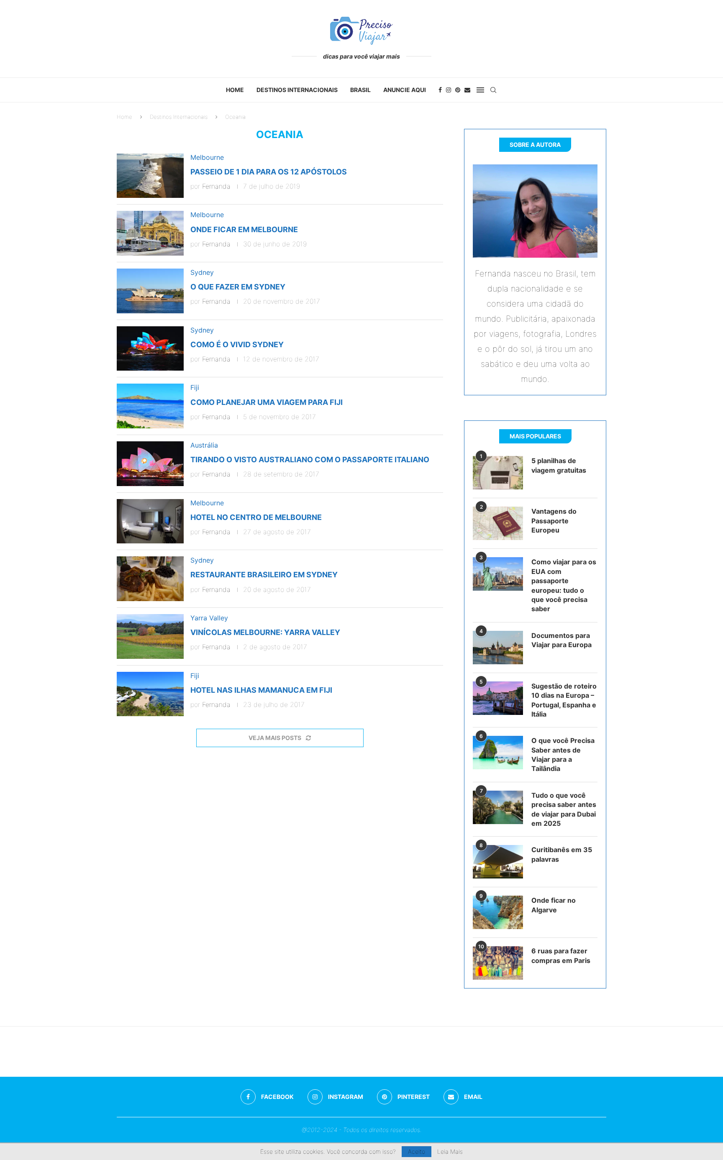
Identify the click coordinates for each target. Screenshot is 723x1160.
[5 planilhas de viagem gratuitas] (498, 472)
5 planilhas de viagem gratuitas (558, 465)
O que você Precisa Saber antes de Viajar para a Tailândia (563, 754)
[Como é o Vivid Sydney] (150, 348)
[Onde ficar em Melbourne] (150, 233)
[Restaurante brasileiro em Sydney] (150, 578)
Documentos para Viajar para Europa (561, 640)
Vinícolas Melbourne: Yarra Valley (265, 632)
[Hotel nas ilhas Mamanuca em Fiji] (150, 694)
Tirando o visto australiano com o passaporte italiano (309, 459)
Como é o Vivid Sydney (237, 344)
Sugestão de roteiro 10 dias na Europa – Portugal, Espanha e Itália (564, 700)
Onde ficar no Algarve (553, 905)
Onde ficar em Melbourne (244, 229)
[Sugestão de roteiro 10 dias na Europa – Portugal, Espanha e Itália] (498, 698)
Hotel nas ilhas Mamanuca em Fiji (261, 690)
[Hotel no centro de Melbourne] (150, 521)
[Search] (493, 90)
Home (235, 89)
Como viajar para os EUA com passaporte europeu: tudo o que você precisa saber (563, 585)
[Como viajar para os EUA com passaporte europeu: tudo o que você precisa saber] (498, 574)
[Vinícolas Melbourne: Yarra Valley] (150, 636)
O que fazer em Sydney (237, 286)
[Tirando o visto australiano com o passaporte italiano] (150, 463)
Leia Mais (450, 1152)
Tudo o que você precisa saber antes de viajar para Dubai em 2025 (563, 809)
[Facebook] (440, 90)
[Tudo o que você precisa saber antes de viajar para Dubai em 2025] (498, 807)
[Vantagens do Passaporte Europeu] (498, 523)
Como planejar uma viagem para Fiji (266, 402)
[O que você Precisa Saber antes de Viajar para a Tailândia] (498, 752)
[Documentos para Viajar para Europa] (498, 647)
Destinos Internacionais (297, 89)
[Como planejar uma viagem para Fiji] (150, 406)
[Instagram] (448, 90)
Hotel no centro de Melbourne (256, 517)
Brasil (360, 89)
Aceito (416, 1151)
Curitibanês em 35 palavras (561, 854)
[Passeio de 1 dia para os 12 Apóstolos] (150, 176)
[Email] (467, 90)
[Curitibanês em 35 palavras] (498, 861)
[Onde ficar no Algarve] (498, 912)
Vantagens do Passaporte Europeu (554, 520)
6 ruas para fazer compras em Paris (560, 955)
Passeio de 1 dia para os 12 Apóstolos (268, 171)
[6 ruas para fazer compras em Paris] (498, 963)
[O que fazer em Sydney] (150, 291)
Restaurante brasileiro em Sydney (264, 574)
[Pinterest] (457, 90)
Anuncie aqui (404, 89)
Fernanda (216, 186)
